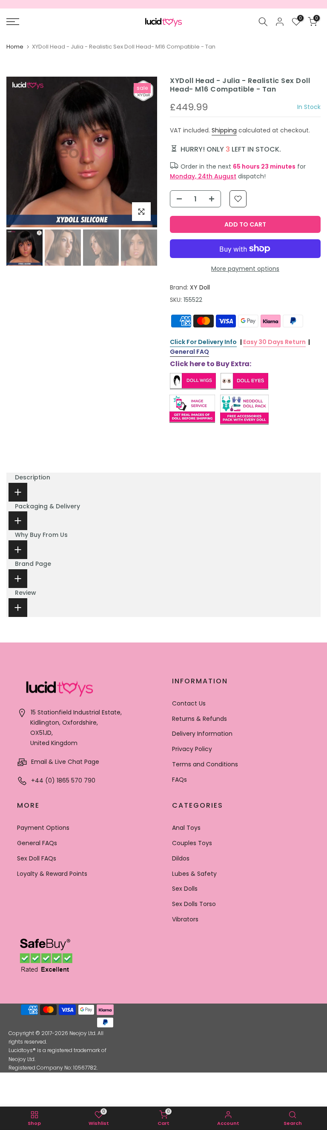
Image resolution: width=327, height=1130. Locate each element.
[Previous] (21, 152)
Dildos (180, 858)
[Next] (142, 152)
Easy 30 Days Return (274, 342)
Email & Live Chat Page (64, 761)
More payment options (245, 268)
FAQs (179, 779)
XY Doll (200, 287)
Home (14, 47)
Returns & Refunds (199, 718)
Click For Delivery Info (203, 342)
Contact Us (189, 703)
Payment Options (43, 827)
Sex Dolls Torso (194, 904)
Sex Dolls (185, 888)
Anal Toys (186, 827)
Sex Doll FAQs (36, 858)
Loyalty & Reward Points (52, 873)
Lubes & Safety (194, 873)
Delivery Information (202, 733)
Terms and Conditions (205, 764)
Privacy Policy (192, 749)
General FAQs (37, 843)
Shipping (224, 130)
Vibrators (185, 919)
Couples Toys (192, 843)
